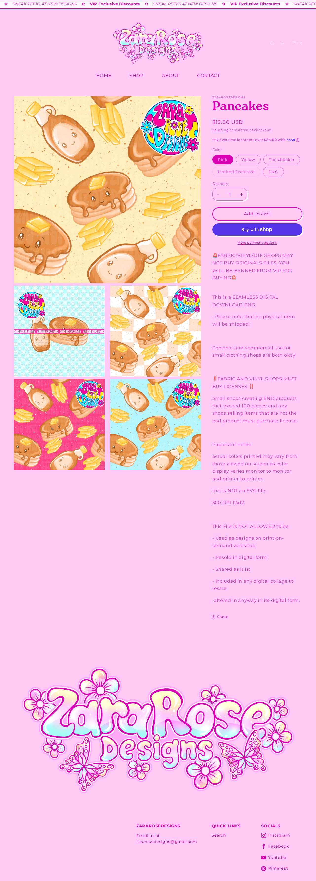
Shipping (220, 130)
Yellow (248, 159)
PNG (273, 171)
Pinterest (278, 868)
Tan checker (282, 159)
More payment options (257, 242)
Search (219, 835)
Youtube (277, 857)
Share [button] (223, 616)
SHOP (137, 75)
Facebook (278, 846)
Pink (222, 159)
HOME (103, 75)
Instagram (279, 835)
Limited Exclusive (239, 172)
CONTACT (208, 75)
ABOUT (170, 75)
